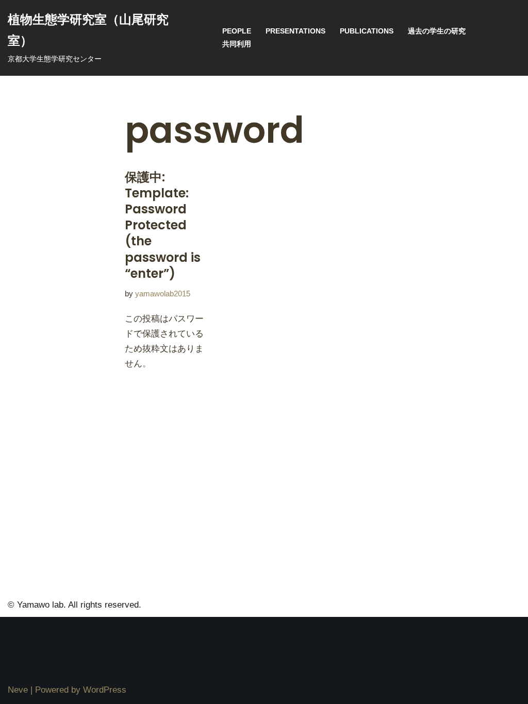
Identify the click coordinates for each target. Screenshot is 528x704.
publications (366, 31)
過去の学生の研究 (437, 31)
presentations (295, 31)
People (236, 31)
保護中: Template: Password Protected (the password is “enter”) (163, 225)
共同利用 (236, 44)
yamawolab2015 (162, 293)
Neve (18, 690)
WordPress (104, 690)
